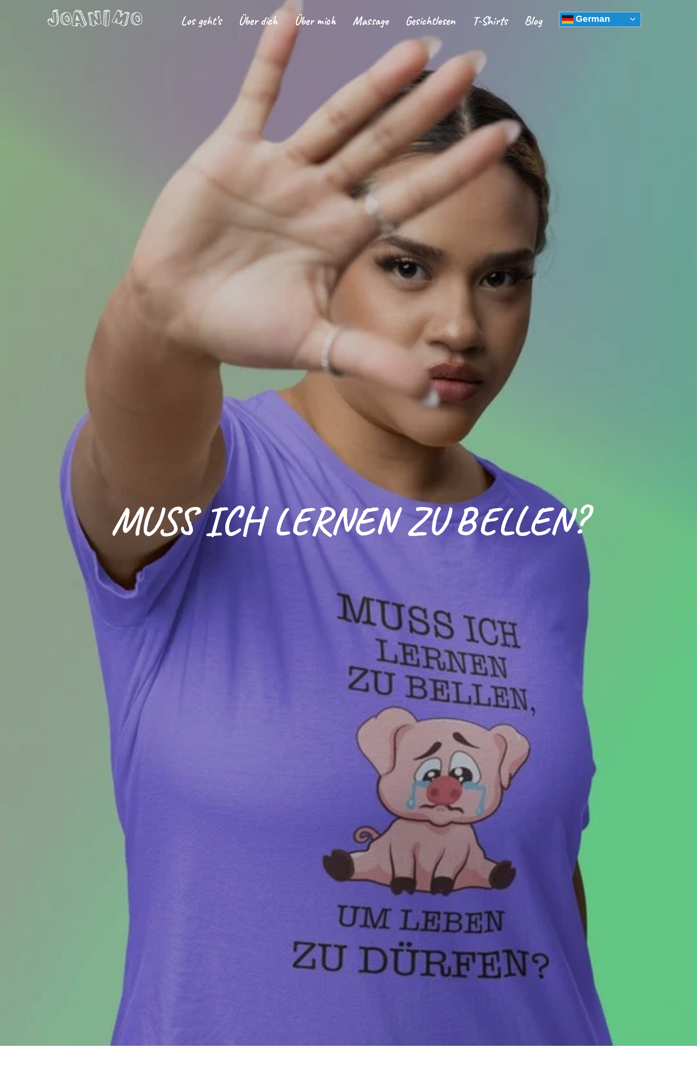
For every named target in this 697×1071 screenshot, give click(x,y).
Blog (533, 20)
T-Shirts (489, 20)
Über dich (257, 20)
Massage (370, 20)
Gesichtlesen (430, 20)
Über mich (315, 20)
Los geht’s (201, 20)
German (591, 19)
